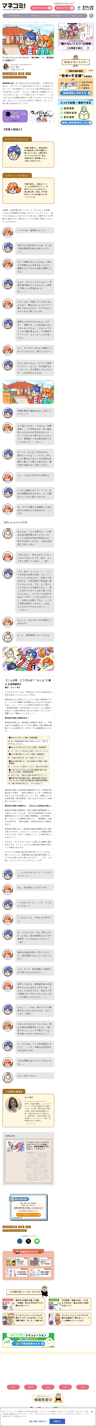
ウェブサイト (31, 1123)
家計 (13, 1387)
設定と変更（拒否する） (38, 1421)
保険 (48, 1387)
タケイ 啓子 (15, 67)
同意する (57, 1421)
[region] (48, 1417)
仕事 (65, 1387)
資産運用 (30, 1387)
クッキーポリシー (10, 1414)
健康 (82, 1387)
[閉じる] (92, 1411)
